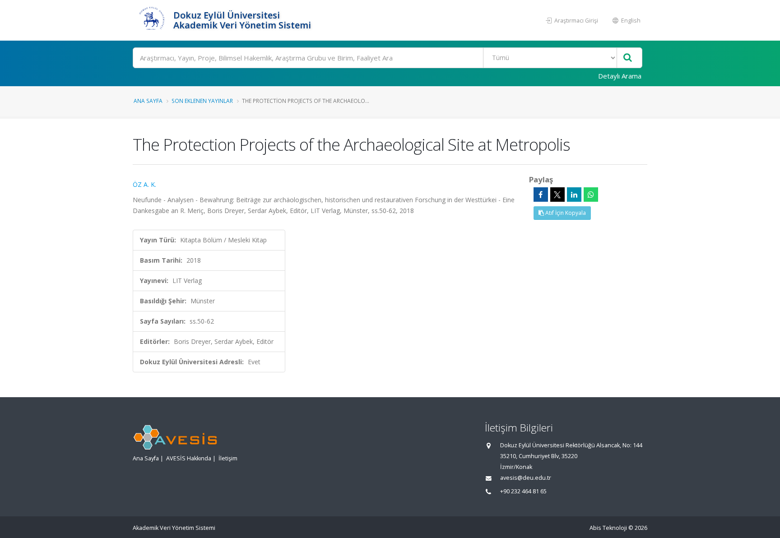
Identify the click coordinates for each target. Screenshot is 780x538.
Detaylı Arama (619, 75)
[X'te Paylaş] (557, 194)
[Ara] (628, 58)
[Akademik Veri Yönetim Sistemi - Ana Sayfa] (152, 20)
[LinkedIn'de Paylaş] (574, 194)
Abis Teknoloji (608, 528)
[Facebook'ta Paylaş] (541, 194)
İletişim (227, 458)
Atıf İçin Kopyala (565, 213)
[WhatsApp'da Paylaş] (591, 194)
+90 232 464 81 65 (523, 491)
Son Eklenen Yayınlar (202, 100)
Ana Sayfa (148, 100)
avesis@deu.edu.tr (525, 478)
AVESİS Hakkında (188, 458)
